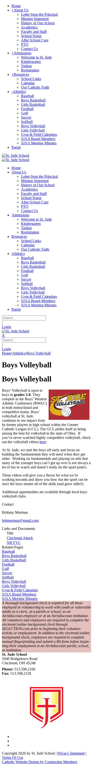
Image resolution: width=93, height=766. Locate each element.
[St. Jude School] (15, 155)
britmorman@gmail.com (20, 520)
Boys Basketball (14, 556)
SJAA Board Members (19, 594)
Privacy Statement (71, 753)
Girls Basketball (14, 560)
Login (6, 327)
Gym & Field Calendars (20, 590)
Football (8, 564)
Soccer (7, 573)
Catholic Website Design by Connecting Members (39, 762)
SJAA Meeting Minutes (19, 599)
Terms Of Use (12, 758)
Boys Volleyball (14, 581)
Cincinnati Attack (20, 538)
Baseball (8, 551)
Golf (5, 569)
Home (6, 353)
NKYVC (14, 543)
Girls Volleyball (14, 586)
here (43, 442)
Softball (8, 577)
